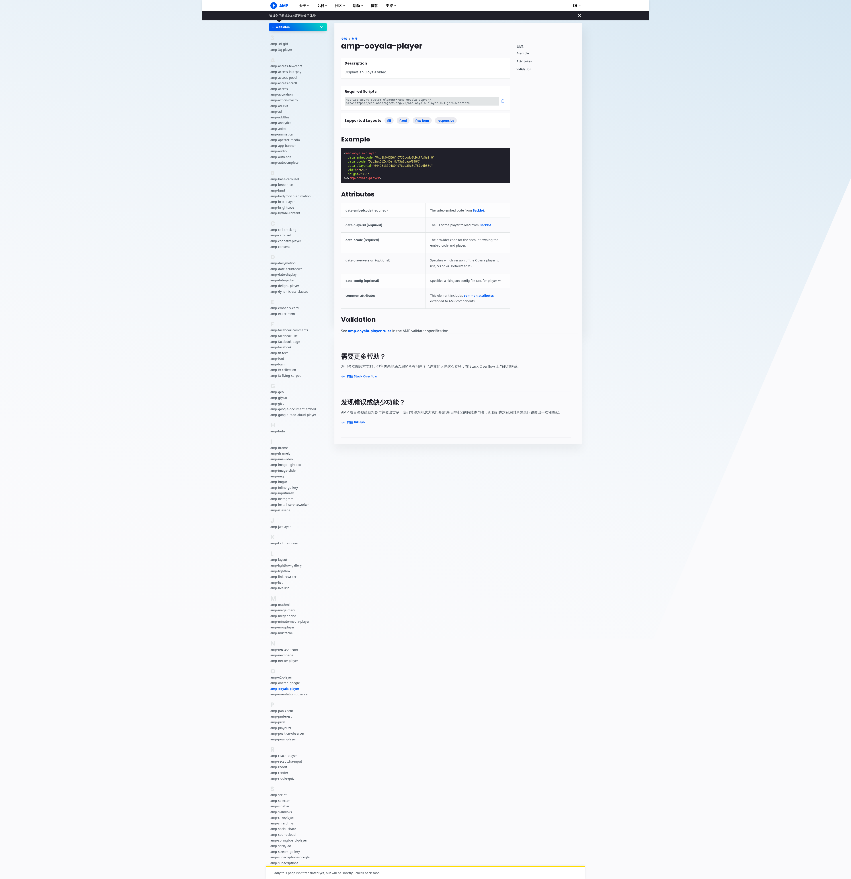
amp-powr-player (283, 739)
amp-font (277, 358)
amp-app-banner (283, 145)
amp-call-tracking (283, 230)
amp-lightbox (280, 571)
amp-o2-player (281, 677)
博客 (374, 5)
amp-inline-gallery (284, 487)
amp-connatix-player (285, 241)
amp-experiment (282, 314)
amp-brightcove (282, 207)
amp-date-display (283, 274)
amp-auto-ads (280, 157)
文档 (320, 5)
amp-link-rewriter (283, 577)
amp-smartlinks (282, 823)
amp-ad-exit (279, 106)
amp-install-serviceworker (289, 504)
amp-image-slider (283, 470)
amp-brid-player (282, 202)
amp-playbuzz (280, 728)
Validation (524, 69)
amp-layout (278, 559)
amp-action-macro (284, 100)
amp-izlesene (280, 510)
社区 (338, 5)
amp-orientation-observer (289, 694)
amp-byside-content (285, 213)
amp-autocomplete (284, 162)
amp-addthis (279, 117)
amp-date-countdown (286, 269)
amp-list (276, 582)
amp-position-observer (287, 733)
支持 (389, 5)
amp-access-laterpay (285, 72)
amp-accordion (281, 94)
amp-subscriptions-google (290, 857)
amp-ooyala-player (284, 689)
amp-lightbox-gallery (286, 565)
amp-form (277, 364)
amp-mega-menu (283, 610)
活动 (356, 5)
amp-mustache (281, 633)
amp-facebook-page (285, 341)
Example (523, 53)
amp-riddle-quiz (282, 778)
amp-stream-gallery (285, 852)
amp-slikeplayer (282, 817)
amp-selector (280, 801)
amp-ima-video (281, 459)
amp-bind (277, 190)
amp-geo (277, 392)
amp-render (279, 773)
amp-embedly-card (284, 308)
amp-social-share (283, 829)
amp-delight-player (284, 286)
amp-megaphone (283, 616)
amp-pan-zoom (281, 711)
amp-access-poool (283, 77)
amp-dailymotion (283, 263)
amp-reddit (278, 767)
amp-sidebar (279, 806)
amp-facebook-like (284, 336)
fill (389, 120)
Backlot (478, 210)
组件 (354, 39)
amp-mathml (280, 604)
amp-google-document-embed (293, 409)
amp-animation (281, 134)
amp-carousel (280, 235)
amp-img (277, 476)
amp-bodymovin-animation (290, 196)
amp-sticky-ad (280, 846)
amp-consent (280, 247)
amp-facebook (280, 347)
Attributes (524, 61)
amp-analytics (280, 123)
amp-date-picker (282, 280)
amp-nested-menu (284, 649)
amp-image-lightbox (285, 465)
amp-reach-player (283, 755)
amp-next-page (281, 655)
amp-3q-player (281, 49)
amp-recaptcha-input (286, 761)
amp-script (278, 795)
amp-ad (276, 111)
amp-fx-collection (283, 370)
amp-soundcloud (283, 834)
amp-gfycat (278, 398)
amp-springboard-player (288, 840)
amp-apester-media (285, 140)
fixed (403, 120)
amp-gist (277, 403)
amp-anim (278, 128)
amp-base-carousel (284, 179)
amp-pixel (277, 722)
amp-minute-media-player (290, 621)
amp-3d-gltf (279, 44)
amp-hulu (277, 431)
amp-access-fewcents (286, 66)
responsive (445, 120)
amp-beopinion (281, 184)
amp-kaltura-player (284, 543)
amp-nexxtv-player (284, 661)
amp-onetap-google (285, 683)
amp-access (279, 89)
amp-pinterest (281, 716)
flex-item (422, 120)
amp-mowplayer (282, 627)
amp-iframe (279, 448)
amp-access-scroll (283, 83)
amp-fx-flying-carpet (285, 375)
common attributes (479, 295)
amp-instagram (281, 499)
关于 (302, 5)
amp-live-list (279, 588)
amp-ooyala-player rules (369, 330)
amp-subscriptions (284, 863)
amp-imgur (278, 482)
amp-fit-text (279, 353)
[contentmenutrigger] (547, 47)
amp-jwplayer (280, 527)
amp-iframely (280, 453)
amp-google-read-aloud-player (293, 415)
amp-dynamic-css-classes (289, 291)
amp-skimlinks (281, 812)
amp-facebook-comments (289, 330)
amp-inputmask (282, 493)
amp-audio (278, 151)
